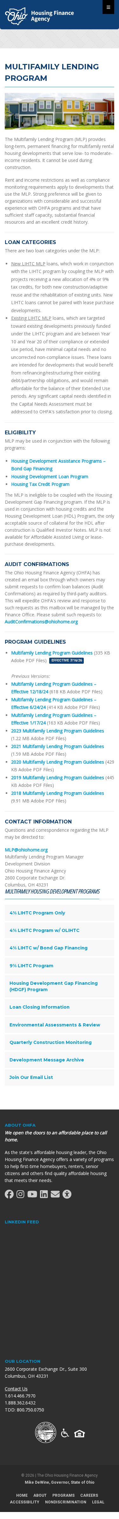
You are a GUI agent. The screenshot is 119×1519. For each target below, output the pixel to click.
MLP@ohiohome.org (26, 850)
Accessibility (24, 1502)
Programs (63, 1495)
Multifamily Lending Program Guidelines (52, 653)
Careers (89, 1495)
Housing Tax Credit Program (40, 484)
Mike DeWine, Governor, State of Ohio (60, 1482)
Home (22, 1495)
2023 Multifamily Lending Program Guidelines (57, 731)
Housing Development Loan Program (49, 476)
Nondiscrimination (65, 1502)
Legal (98, 1502)
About (40, 1495)
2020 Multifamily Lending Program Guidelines (57, 762)
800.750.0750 (30, 1410)
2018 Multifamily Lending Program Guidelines (57, 793)
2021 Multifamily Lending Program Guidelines (57, 746)
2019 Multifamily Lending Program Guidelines (57, 777)
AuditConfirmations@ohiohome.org (41, 622)
